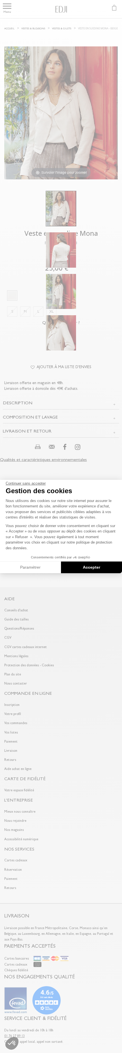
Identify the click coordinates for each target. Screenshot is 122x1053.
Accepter (91, 567)
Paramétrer (30, 567)
